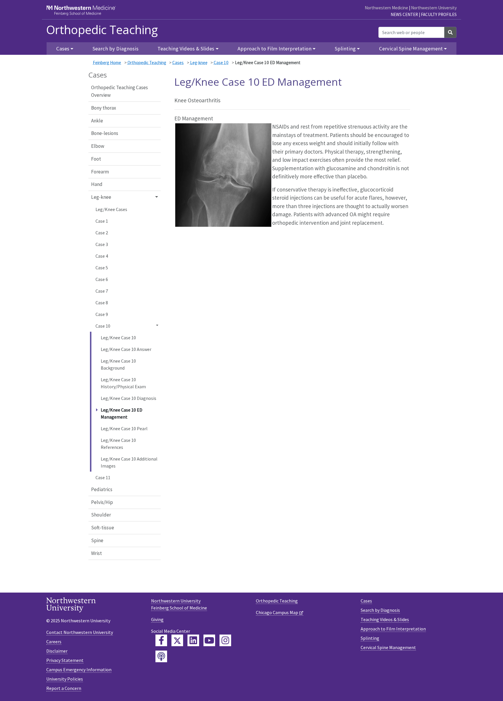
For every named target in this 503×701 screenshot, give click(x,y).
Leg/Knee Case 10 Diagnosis (128, 398)
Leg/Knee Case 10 (118, 337)
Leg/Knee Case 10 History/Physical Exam (123, 383)
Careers (53, 641)
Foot (96, 159)
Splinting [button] (345, 48)
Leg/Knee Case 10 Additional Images (129, 462)
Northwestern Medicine (386, 7)
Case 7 (101, 291)
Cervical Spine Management (388, 647)
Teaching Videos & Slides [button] (185, 48)
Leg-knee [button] (101, 197)
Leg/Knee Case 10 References (118, 443)
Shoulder (101, 515)
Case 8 (101, 302)
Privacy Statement (65, 660)
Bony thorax (103, 108)
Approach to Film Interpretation (393, 629)
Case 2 (101, 233)
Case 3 (101, 244)
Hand (96, 184)
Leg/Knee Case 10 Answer (126, 349)
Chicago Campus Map (277, 612)
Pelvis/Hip (102, 502)
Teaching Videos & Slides (385, 619)
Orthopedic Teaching (102, 29)
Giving (157, 619)
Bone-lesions (104, 133)
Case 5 (101, 267)
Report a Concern (63, 688)
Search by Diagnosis (116, 48)
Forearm (100, 171)
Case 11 (102, 477)
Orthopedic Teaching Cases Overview (119, 91)
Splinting (370, 638)
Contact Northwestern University (79, 632)
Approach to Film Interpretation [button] (274, 48)
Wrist (96, 553)
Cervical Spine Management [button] (411, 48)
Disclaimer (57, 651)
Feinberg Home (107, 62)
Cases (178, 62)
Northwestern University (434, 7)
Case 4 (101, 256)
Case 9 (101, 314)
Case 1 (101, 221)
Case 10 (221, 62)
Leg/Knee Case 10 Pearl (124, 428)
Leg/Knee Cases (111, 209)
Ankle (97, 120)
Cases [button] (62, 48)
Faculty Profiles (439, 14)
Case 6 (101, 279)
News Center (404, 14)
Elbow (97, 146)
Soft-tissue (102, 527)
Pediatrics (101, 489)
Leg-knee (199, 62)
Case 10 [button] (102, 326)
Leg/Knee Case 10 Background (118, 364)
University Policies (64, 679)
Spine (97, 540)
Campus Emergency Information (78, 669)
